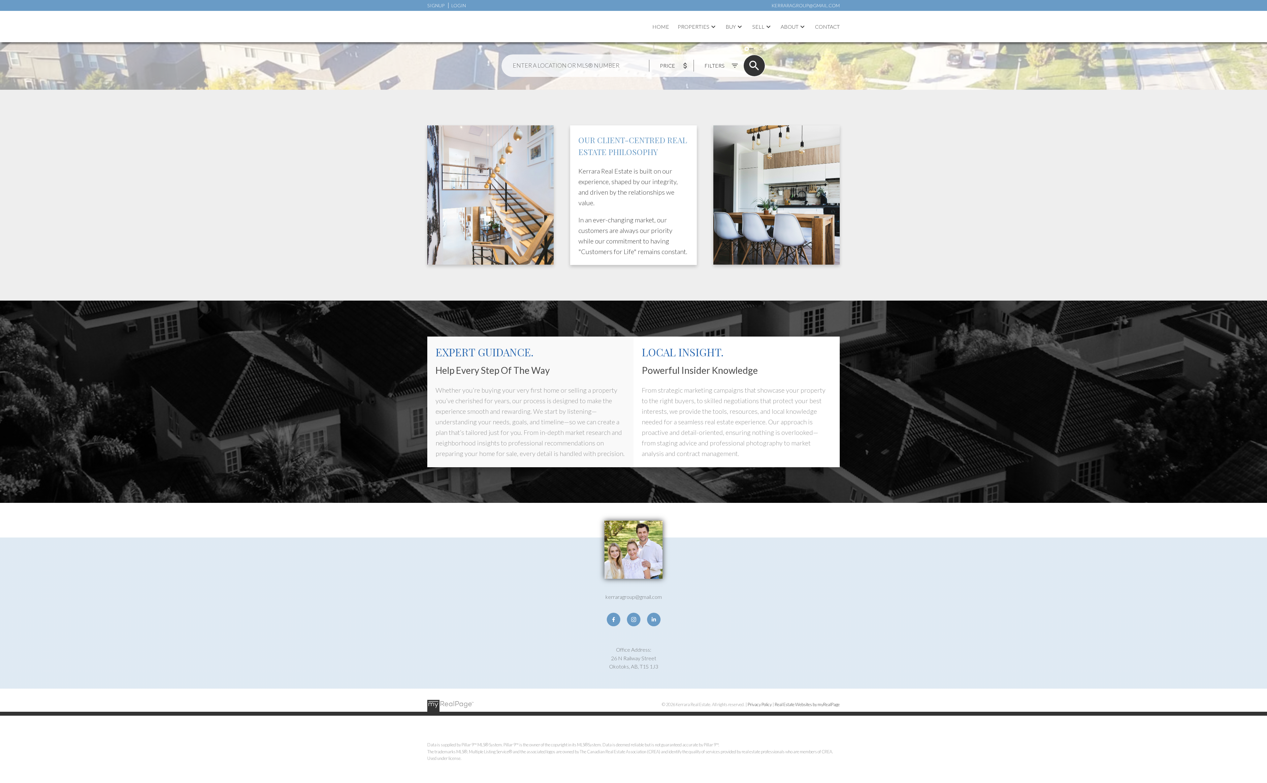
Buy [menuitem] (731, 26)
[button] (613, 619)
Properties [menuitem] (693, 26)
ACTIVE (736, 49)
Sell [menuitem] (758, 26)
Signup (435, 5)
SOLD (760, 49)
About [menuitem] (789, 26)
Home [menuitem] (660, 26)
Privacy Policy (760, 704)
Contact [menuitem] (827, 26)
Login (458, 5)
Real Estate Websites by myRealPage (807, 704)
